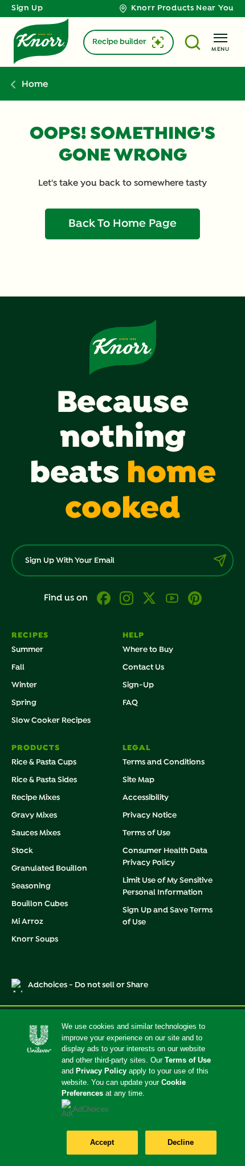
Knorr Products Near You (182, 8)
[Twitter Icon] (149, 598)
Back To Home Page (122, 224)
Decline (181, 1142)
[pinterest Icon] (195, 598)
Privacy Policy (101, 1071)
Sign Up (27, 8)
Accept (102, 1142)
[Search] (193, 42)
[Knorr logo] (122, 347)
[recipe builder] (158, 42)
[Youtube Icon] (172, 598)
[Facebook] (104, 598)
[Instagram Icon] (126, 598)
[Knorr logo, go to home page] (41, 41)
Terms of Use (188, 1060)
